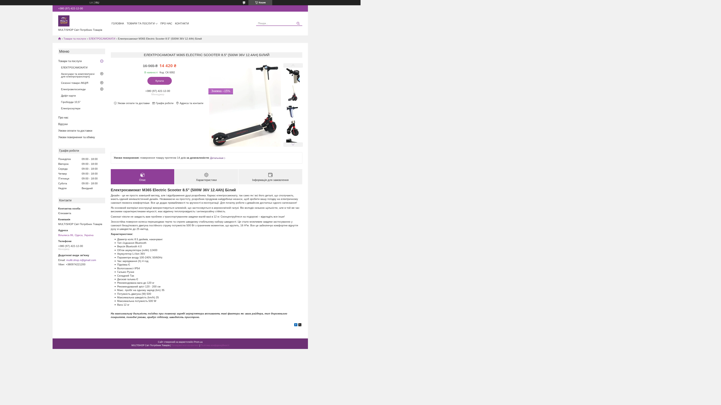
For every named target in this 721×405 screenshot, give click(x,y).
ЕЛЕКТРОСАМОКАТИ (102, 38)
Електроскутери (70, 108)
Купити (159, 80)
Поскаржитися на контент (185, 345)
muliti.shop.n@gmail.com (81, 260)
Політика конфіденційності (215, 345)
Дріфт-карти (68, 95)
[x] (299, 325)
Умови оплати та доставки (75, 130)
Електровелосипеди (73, 89)
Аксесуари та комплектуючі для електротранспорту (77, 75)
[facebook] (295, 325)
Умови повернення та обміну (76, 137)
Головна (118, 23)
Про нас (166, 23)
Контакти (182, 23)
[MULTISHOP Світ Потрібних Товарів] (63, 20)
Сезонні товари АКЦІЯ (74, 82)
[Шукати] (298, 23)
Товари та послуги (141, 23)
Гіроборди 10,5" (71, 102)
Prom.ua (198, 342)
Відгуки (63, 124)
